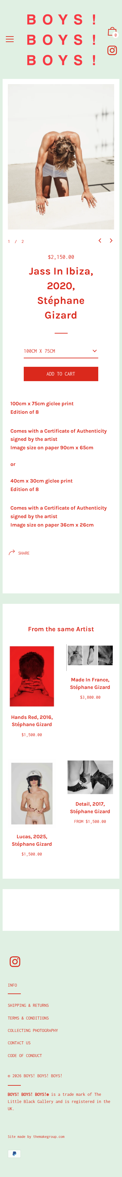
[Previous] (99, 241)
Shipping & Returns (28, 1005)
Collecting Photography (33, 1030)
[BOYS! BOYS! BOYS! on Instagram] (112, 50)
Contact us (19, 1042)
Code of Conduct (25, 1055)
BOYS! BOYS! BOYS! (43, 1075)
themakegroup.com (48, 1137)
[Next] (111, 241)
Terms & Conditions (28, 1018)
